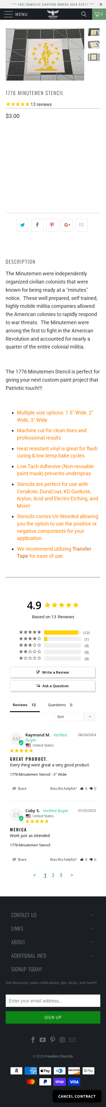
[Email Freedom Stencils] (72, 1040)
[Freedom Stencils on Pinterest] (53, 1040)
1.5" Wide (16, 157)
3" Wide (60, 157)
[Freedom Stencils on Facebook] (33, 1040)
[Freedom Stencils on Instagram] (62, 1040)
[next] (79, 58)
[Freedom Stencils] (53, 14)
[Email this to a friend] (81, 225)
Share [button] (22, 788)
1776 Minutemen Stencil (30, 774)
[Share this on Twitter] (23, 225)
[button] (83, 788)
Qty (9, 173)
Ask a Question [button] (55, 685)
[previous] (11, 58)
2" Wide (39, 157)
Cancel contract (77, 1096)
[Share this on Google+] (67, 225)
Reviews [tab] (20, 704)
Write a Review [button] (55, 672)
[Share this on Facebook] (37, 225)
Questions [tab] (57, 704)
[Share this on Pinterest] (52, 225)
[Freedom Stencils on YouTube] (43, 1040)
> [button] (71, 875)
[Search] (86, 14)
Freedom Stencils (59, 1056)
